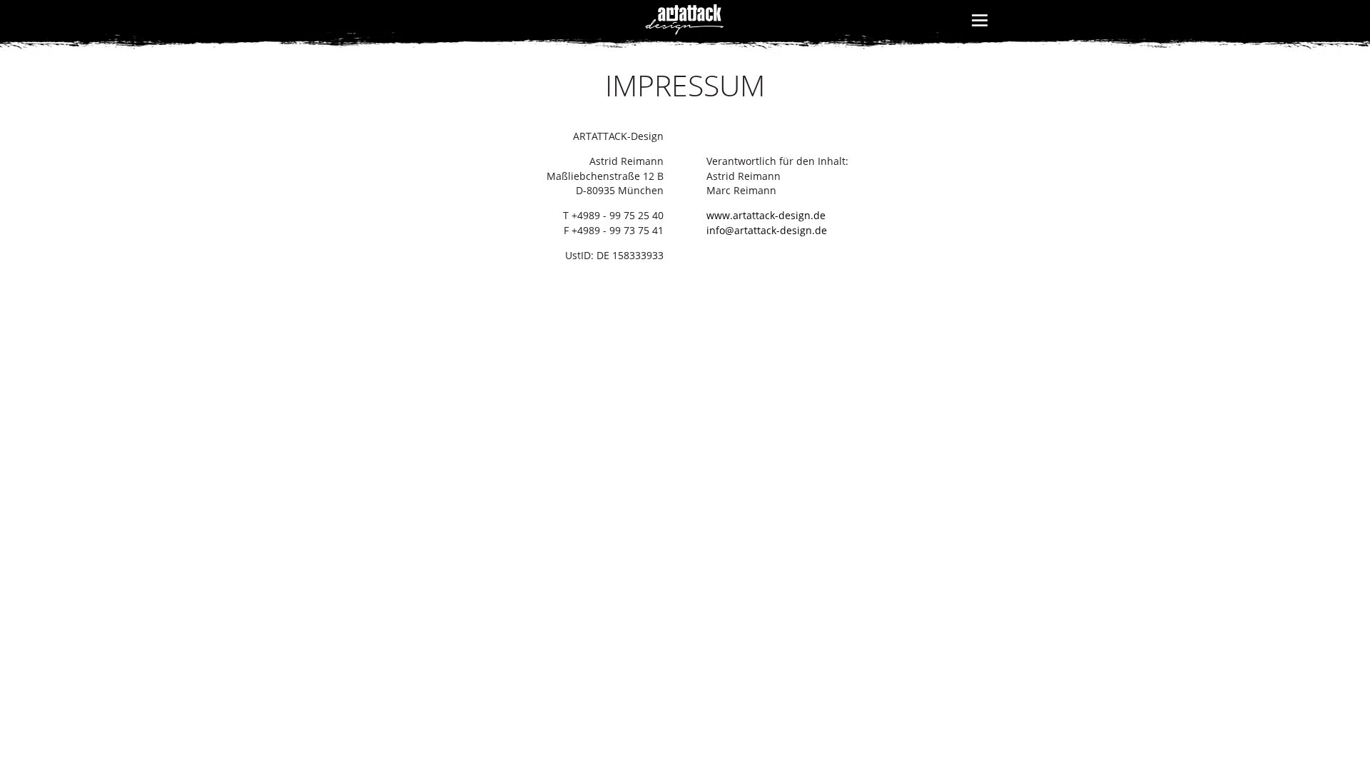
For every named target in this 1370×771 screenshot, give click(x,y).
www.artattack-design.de (766, 215)
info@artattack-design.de (766, 230)
